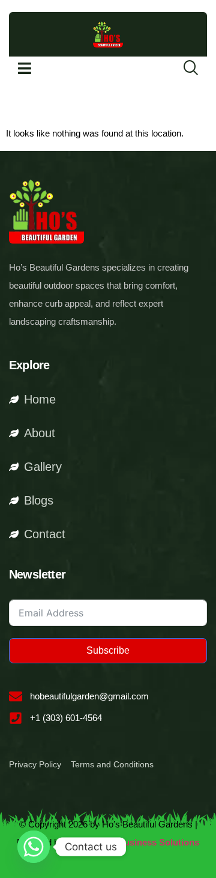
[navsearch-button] (183, 69)
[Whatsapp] (33, 846)
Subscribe (108, 650)
